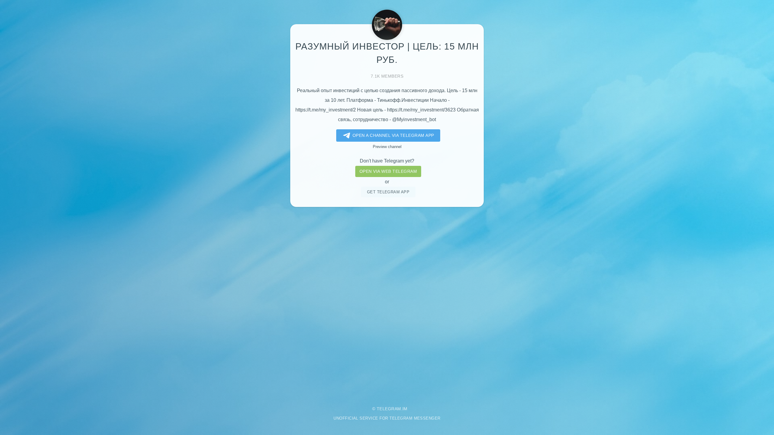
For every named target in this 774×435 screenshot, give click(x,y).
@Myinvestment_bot (414, 119)
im (405, 408)
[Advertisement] (387, 302)
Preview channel (387, 146)
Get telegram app (388, 192)
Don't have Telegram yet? (387, 160)
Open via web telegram (388, 171)
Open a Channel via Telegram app (393, 135)
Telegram (389, 408)
